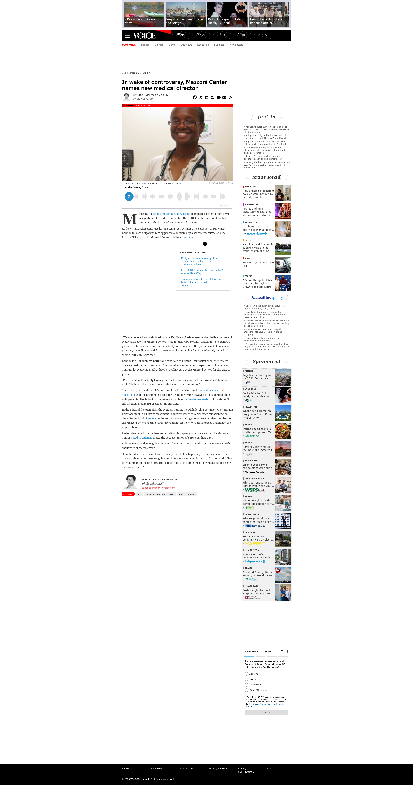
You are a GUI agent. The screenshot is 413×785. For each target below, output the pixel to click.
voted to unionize (141, 437)
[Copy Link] (230, 98)
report (152, 418)
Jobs (247, 258)
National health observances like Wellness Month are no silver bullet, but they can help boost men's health (266, 323)
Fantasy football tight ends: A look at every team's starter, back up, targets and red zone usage (267, 165)
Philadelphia (169, 494)
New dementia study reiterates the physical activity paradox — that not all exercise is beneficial (264, 150)
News (181, 34)
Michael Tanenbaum (153, 95)
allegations (128, 394)
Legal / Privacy (218, 768)
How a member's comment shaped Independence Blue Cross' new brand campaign (263, 332)
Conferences (252, 514)
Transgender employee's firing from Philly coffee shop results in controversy (200, 282)
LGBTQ (130, 105)
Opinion (159, 44)
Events (242, 34)
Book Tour (250, 388)
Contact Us (186, 768)
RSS (269, 768)
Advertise (156, 768)
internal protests (208, 390)
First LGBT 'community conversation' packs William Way (201, 271)
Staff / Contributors (246, 770)
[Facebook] (194, 98)
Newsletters (236, 44)
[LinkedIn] (206, 98)
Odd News (186, 44)
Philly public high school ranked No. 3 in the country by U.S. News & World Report (265, 136)
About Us (127, 768)
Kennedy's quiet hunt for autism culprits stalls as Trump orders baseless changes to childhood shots (266, 129)
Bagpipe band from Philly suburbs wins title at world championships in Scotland (265, 142)
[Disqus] (177, 583)
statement (187, 237)
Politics (145, 44)
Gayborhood (190, 494)
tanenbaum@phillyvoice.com (158, 487)
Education (203, 44)
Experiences (251, 204)
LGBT (180, 494)
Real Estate (251, 406)
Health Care (251, 585)
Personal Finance (254, 478)
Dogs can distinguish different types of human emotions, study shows (264, 307)
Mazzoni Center (144, 105)
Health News (252, 550)
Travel (248, 424)
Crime (172, 44)
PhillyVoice (144, 35)
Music (248, 240)
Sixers (248, 276)
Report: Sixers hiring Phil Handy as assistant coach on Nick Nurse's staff (263, 157)
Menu (127, 35)
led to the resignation (198, 399)
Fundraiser (251, 460)
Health (201, 34)
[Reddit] (212, 98)
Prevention (251, 222)
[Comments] (218, 98)
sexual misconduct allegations (171, 213)
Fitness (249, 370)
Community (251, 532)
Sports (262, 34)
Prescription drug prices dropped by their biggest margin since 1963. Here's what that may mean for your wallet (267, 346)
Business (219, 44)
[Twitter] (200, 98)
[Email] (224, 98)
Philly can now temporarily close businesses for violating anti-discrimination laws (199, 261)
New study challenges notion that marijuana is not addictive (262, 339)
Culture (222, 34)
